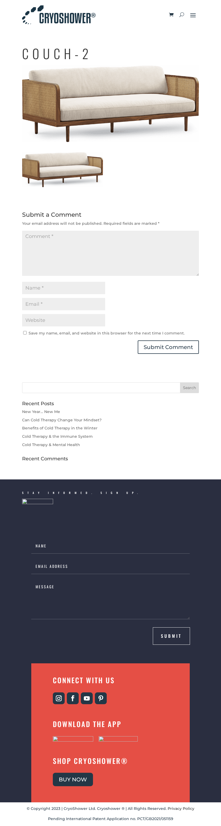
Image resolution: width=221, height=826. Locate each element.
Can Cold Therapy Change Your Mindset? (62, 420)
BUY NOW (73, 779)
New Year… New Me (41, 411)
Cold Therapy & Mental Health (51, 444)
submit (171, 636)
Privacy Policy (181, 808)
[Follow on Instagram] (59, 698)
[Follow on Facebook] (73, 698)
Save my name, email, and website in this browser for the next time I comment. (107, 333)
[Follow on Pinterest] (101, 698)
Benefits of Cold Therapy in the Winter (60, 428)
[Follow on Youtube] (87, 698)
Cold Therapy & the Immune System (57, 436)
